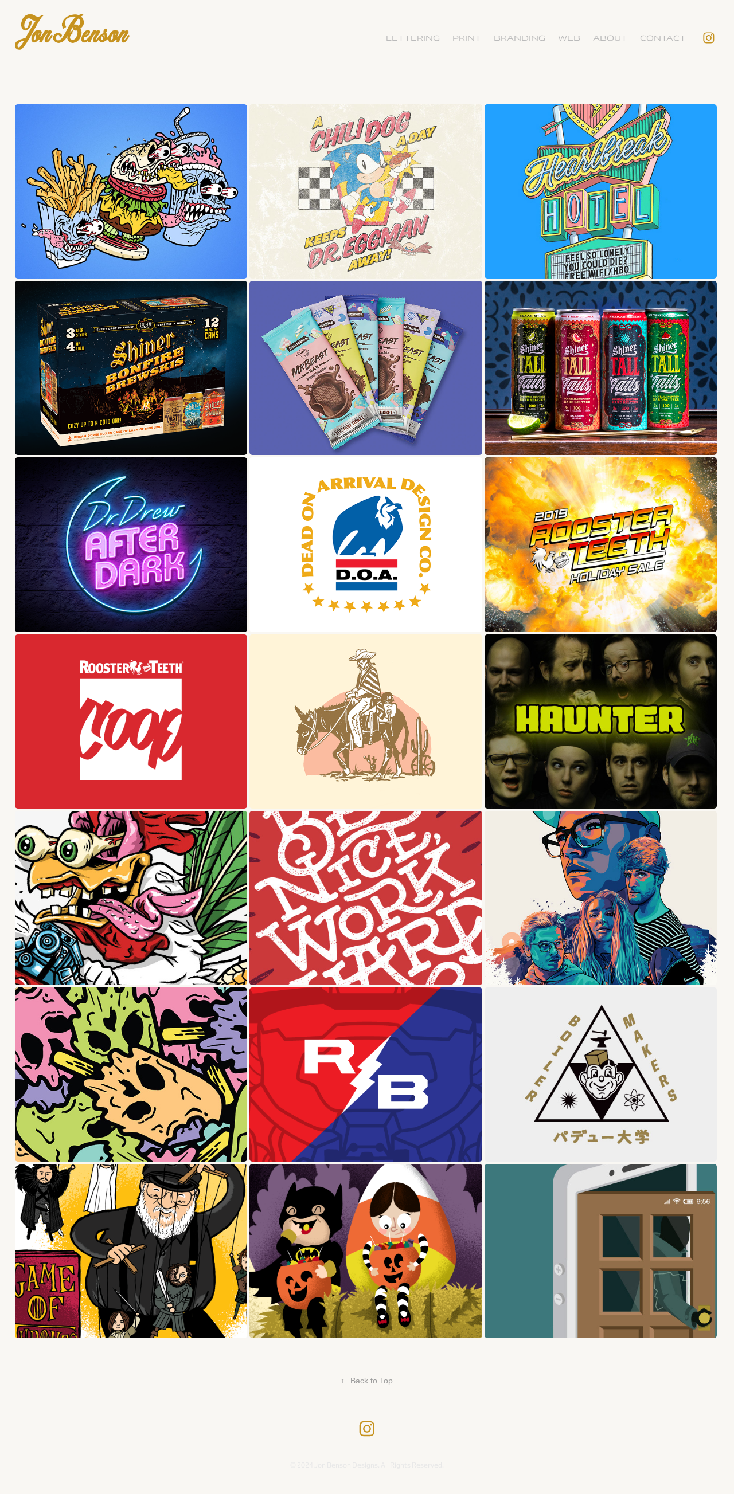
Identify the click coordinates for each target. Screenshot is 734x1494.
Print (466, 38)
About (610, 38)
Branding (519, 38)
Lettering (413, 38)
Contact (663, 38)
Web (569, 38)
